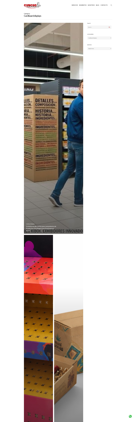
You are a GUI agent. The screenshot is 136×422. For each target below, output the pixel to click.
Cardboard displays (30, 224)
